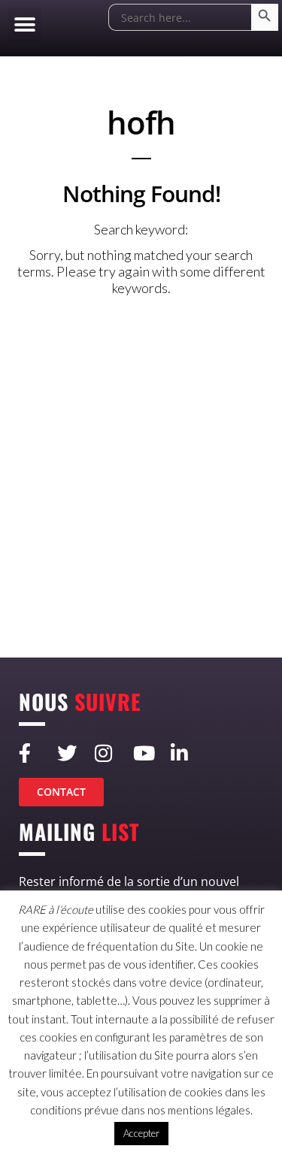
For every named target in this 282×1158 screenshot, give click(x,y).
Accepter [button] (141, 1133)
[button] (24, 24)
